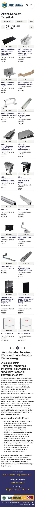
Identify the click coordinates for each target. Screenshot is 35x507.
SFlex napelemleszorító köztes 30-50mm (8, 179)
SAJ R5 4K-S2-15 (24, 334)
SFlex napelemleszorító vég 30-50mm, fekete (24, 179)
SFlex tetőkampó (7, 266)
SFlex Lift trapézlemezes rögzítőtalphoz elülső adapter (7, 147)
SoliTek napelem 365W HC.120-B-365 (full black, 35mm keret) (25, 300)
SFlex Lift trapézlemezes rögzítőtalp (24, 115)
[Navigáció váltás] (31, 5)
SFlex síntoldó (23, 210)
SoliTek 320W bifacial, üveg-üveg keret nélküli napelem (8, 300)
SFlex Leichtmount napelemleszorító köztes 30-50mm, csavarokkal (25, 52)
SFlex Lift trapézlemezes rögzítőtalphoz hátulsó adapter (24, 147)
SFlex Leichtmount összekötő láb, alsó (25, 83)
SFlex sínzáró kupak (8, 237)
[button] (9, 46)
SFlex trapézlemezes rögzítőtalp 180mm (25, 268)
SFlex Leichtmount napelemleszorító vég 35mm (8, 84)
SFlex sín (4, 210)
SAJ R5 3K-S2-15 (7, 334)
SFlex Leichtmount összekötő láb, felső (8, 114)
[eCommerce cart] (27, 5)
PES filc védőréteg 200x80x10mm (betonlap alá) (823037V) (8, 52)
